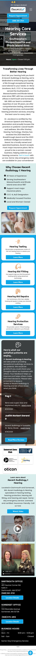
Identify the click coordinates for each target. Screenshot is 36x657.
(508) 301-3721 (8, 593)
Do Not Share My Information (14, 649)
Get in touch (24, 155)
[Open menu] (31, 9)
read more (26, 405)
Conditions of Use (26, 649)
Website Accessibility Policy (22, 651)
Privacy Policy (3, 649)
